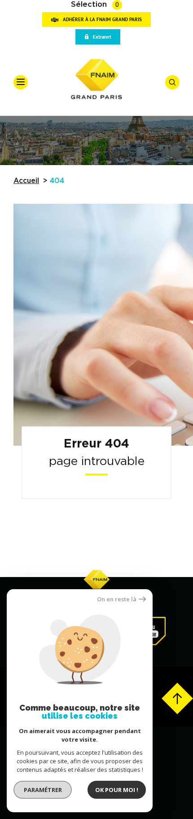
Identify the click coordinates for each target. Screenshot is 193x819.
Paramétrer (43, 790)
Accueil (26, 180)
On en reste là (116, 599)
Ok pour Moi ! (116, 790)
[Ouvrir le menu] (20, 82)
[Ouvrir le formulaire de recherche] (172, 82)
